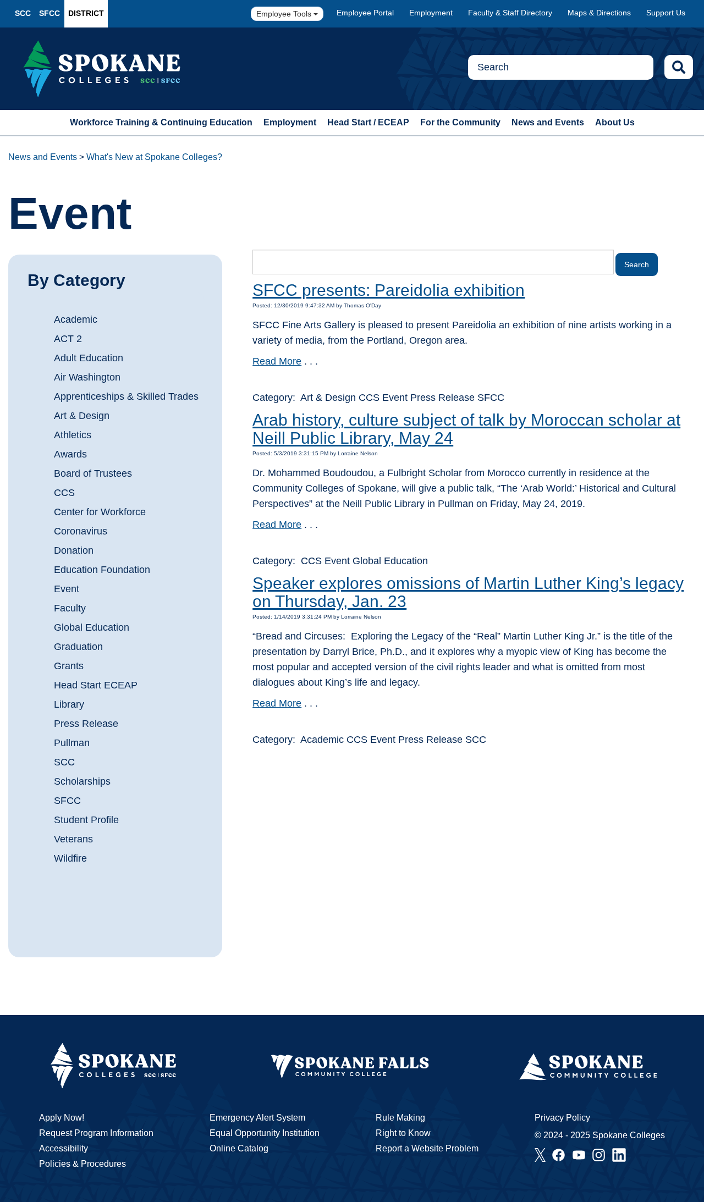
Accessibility (63, 1148)
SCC (23, 13)
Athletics (72, 434)
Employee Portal (365, 12)
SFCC (49, 13)
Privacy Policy (562, 1117)
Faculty (70, 608)
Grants (69, 665)
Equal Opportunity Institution (265, 1133)
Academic (75, 319)
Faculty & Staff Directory (510, 12)
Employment (431, 12)
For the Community (460, 122)
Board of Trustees (93, 473)
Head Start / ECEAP (368, 122)
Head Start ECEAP (96, 685)
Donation (74, 550)
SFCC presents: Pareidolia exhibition (388, 290)
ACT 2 (68, 338)
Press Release (86, 723)
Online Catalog (239, 1148)
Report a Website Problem (427, 1148)
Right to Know (403, 1133)
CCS (64, 492)
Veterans (73, 839)
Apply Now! (61, 1117)
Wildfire (70, 858)
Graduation (78, 646)
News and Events (548, 122)
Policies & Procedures (82, 1163)
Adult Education (88, 357)
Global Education (91, 627)
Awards (70, 454)
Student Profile (86, 819)
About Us (615, 122)
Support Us (665, 12)
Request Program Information (96, 1133)
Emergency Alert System (257, 1117)
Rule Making (400, 1117)
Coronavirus (80, 531)
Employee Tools (285, 13)
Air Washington (87, 377)
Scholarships (82, 781)
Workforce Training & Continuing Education (161, 122)
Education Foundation (102, 569)
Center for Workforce (100, 511)
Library (69, 704)
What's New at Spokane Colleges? (154, 157)
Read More (276, 361)
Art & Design (81, 415)
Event (66, 588)
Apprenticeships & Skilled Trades (126, 396)
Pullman (72, 742)
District (86, 13)
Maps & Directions (599, 12)
